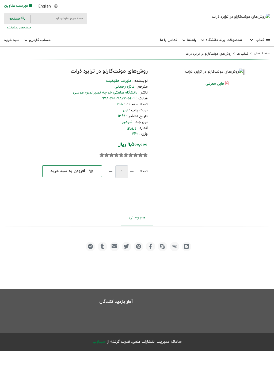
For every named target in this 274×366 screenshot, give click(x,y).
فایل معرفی (215, 83)
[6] (121, 155)
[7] (116, 155)
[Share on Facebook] (150, 246)
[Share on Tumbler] (102, 246)
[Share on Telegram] (90, 246)
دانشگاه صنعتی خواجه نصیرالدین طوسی (105, 92)
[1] (145, 155)
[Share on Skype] (162, 246)
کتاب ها (242, 54)
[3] (135, 155)
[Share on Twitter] (126, 246)
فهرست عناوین (16, 5)
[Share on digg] (174, 246)
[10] (102, 155)
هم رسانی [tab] (137, 217)
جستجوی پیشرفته (18, 27)
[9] (106, 155)
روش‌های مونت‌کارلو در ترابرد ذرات (208, 54)
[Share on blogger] (186, 246)
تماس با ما (168, 40)
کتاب (260, 40)
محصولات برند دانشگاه (223, 40)
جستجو (15, 18)
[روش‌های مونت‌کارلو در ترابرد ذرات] (241, 16)
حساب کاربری (39, 40)
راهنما (191, 40)
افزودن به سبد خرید (68, 171)
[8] (111, 155)
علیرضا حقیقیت (118, 80)
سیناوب (99, 341)
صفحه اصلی (262, 53)
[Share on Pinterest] (138, 246)
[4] (130, 155)
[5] (126, 155)
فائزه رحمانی (125, 86)
